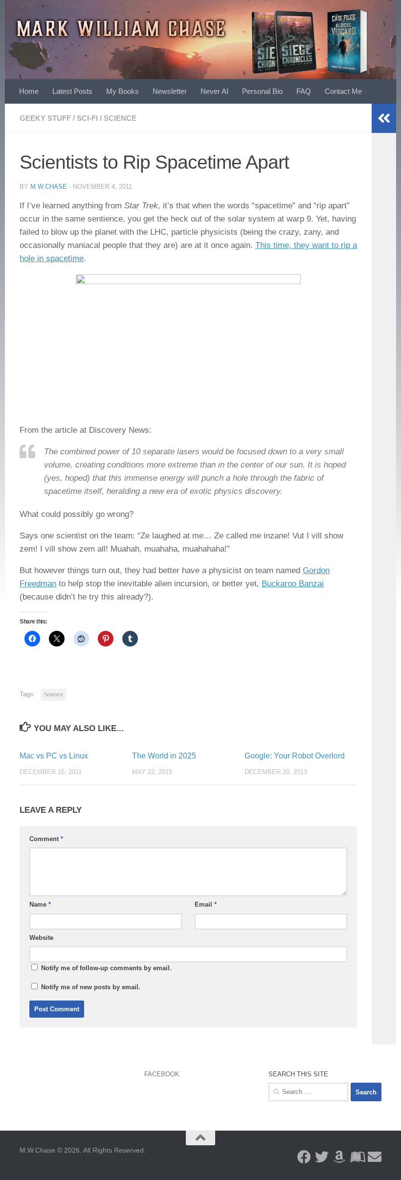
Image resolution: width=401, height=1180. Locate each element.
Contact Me (343, 91)
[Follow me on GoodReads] (357, 1157)
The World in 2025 (164, 756)
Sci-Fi (87, 118)
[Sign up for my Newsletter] (374, 1157)
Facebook (161, 1074)
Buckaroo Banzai (293, 583)
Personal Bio (262, 91)
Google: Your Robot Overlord (295, 756)
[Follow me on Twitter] (322, 1157)
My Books (122, 91)
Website (41, 937)
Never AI (214, 91)
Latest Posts (72, 91)
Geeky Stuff (45, 118)
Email (206, 904)
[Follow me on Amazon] (339, 1157)
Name (40, 904)
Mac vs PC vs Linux (54, 756)
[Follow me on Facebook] (304, 1157)
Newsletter (170, 91)
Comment (46, 839)
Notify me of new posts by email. (90, 987)
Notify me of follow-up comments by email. (106, 968)
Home (29, 91)
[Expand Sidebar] (384, 118)
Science (120, 118)
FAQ (303, 91)
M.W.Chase (48, 186)
